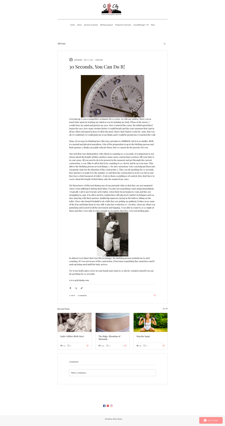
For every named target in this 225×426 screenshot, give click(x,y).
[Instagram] (111, 406)
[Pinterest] (108, 406)
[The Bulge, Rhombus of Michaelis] (112, 322)
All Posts (61, 43)
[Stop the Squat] (150, 322)
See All (165, 308)
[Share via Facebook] (70, 288)
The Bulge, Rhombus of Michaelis (109, 337)
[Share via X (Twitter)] (76, 288)
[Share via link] (82, 288)
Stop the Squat (143, 336)
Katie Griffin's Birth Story (72, 336)
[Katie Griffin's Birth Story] (74, 322)
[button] (164, 44)
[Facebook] (104, 406)
